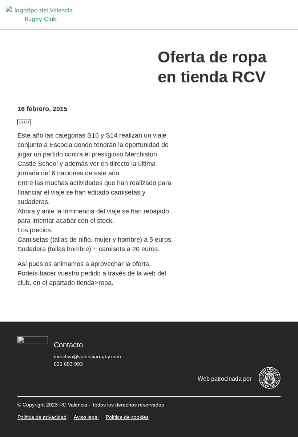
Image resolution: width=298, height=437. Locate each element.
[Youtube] (250, 348)
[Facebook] (184, 348)
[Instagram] (228, 348)
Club (24, 122)
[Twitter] (206, 348)
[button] (287, 15)
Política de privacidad (42, 417)
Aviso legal (86, 417)
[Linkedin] (271, 348)
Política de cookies (127, 417)
